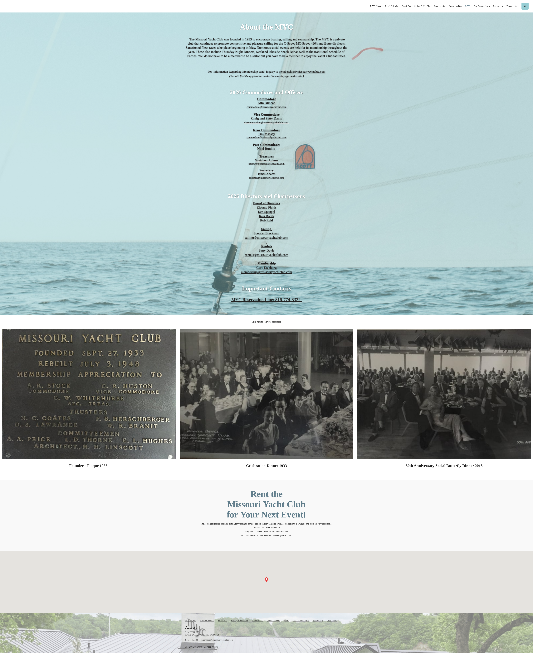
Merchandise (440, 6)
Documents (511, 6)
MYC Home (375, 6)
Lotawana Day (455, 6)
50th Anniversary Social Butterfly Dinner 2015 (444, 465)
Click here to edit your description (266, 322)
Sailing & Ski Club (422, 6)
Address (191, 627)
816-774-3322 (191, 640)
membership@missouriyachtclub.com (302, 71)
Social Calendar (392, 6)
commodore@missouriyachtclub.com (217, 640)
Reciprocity (498, 6)
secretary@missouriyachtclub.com (266, 177)
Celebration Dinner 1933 (266, 465)
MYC (467, 6)
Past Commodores (482, 6)
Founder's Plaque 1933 (88, 465)
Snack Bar (406, 6)
